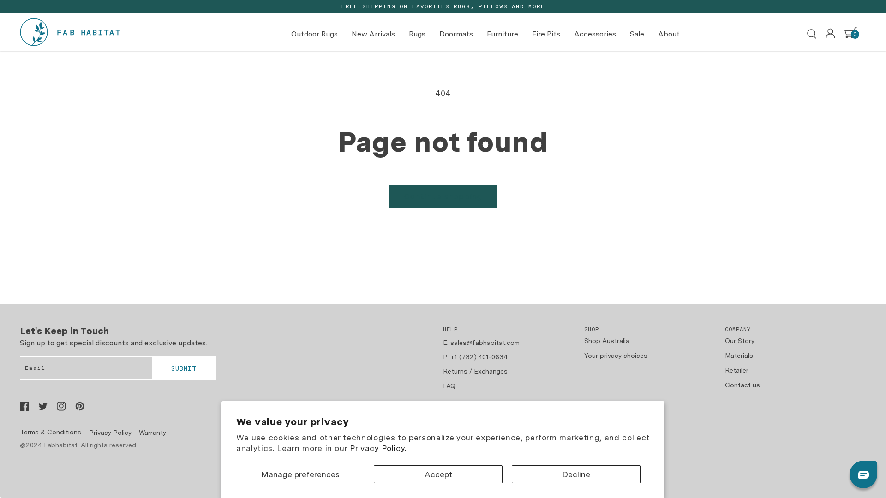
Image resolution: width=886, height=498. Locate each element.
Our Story (739, 340)
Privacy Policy (110, 432)
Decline (576, 474)
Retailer (736, 370)
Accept (438, 474)
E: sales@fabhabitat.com (481, 342)
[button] (811, 34)
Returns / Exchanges (475, 371)
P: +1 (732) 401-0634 (475, 357)
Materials (739, 355)
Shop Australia (606, 340)
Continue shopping (443, 196)
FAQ (449, 386)
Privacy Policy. (378, 448)
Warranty (152, 432)
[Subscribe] (184, 368)
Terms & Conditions (50, 432)
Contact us (742, 385)
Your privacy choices (615, 355)
